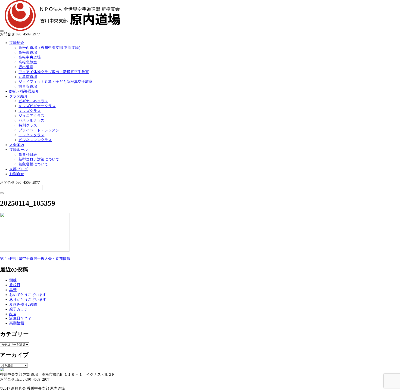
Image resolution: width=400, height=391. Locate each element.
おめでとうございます (27, 295)
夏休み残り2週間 (23, 304)
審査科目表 (28, 154)
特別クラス (28, 125)
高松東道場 (28, 52)
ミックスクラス (31, 135)
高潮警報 (16, 323)
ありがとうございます (27, 299)
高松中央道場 (30, 57)
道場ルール (18, 150)
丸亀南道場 (28, 77)
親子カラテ (18, 309)
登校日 (14, 285)
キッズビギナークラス (37, 106)
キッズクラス (30, 111)
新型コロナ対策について (39, 159)
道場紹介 (16, 43)
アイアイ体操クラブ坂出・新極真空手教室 (54, 72)
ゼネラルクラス (31, 120)
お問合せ (16, 174)
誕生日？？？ (20, 318)
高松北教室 (28, 62)
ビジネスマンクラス (35, 140)
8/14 (12, 314)
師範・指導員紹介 (24, 91)
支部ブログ (18, 169)
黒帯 (13, 290)
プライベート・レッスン (39, 130)
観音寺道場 (28, 86)
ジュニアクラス (31, 116)
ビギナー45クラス (33, 101)
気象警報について (33, 164)
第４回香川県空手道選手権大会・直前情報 (35, 259)
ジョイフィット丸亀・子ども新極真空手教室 (56, 82)
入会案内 (16, 145)
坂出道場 (26, 67)
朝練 (13, 280)
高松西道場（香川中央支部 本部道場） (50, 48)
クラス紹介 (18, 96)
